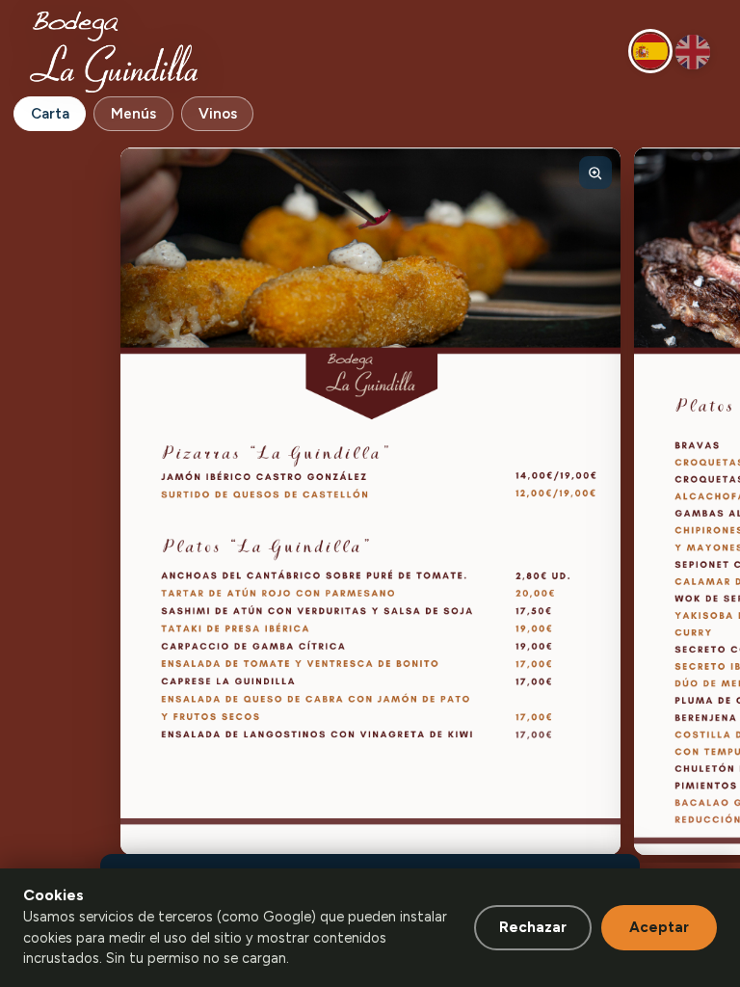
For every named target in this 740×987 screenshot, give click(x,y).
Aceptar (659, 927)
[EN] (692, 52)
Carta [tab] (50, 113)
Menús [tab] (133, 113)
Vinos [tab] (217, 113)
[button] (370, 501)
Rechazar (533, 927)
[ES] (650, 51)
